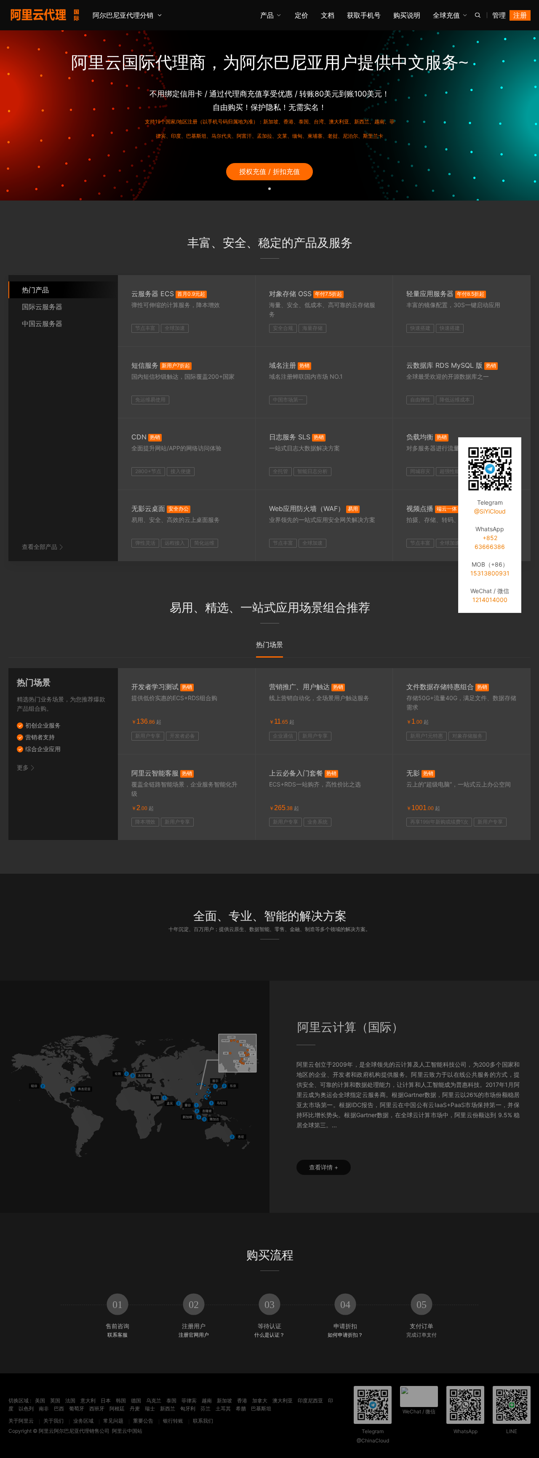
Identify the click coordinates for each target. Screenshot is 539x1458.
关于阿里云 (21, 1421)
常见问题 (113, 1421)
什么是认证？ (269, 1335)
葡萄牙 (76, 1408)
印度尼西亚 (310, 1400)
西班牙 (96, 1408)
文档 (327, 15)
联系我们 (203, 1421)
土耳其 (223, 1408)
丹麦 (135, 1408)
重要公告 (143, 1421)
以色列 (26, 1408)
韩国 (121, 1400)
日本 (106, 1400)
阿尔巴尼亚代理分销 (123, 15)
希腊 (241, 1408)
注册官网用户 (194, 1335)
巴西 (59, 1408)
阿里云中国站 (127, 1431)
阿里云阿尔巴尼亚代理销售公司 (74, 1431)
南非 (44, 1408)
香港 (242, 1400)
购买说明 (406, 15)
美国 (40, 1400)
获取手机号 (364, 15)
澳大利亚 (282, 1400)
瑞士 (150, 1408)
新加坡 (224, 1400)
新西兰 (167, 1408)
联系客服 (117, 1335)
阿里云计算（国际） (350, 1027)
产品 (267, 15)
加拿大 (259, 1400)
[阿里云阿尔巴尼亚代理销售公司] (44, 14)
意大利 (88, 1400)
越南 (207, 1400)
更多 (23, 767)
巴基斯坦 (261, 1408)
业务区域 (83, 1421)
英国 (55, 1400)
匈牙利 (187, 1408)
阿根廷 (117, 1408)
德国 (136, 1400)
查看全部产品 (39, 546)
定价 (301, 15)
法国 (70, 1400)
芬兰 (205, 1408)
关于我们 (53, 1421)
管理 (499, 15)
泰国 (171, 1400)
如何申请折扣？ (345, 1335)
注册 (520, 15)
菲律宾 (189, 1400)
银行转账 (173, 1421)
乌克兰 (153, 1400)
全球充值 (446, 15)
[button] (269, 188)
